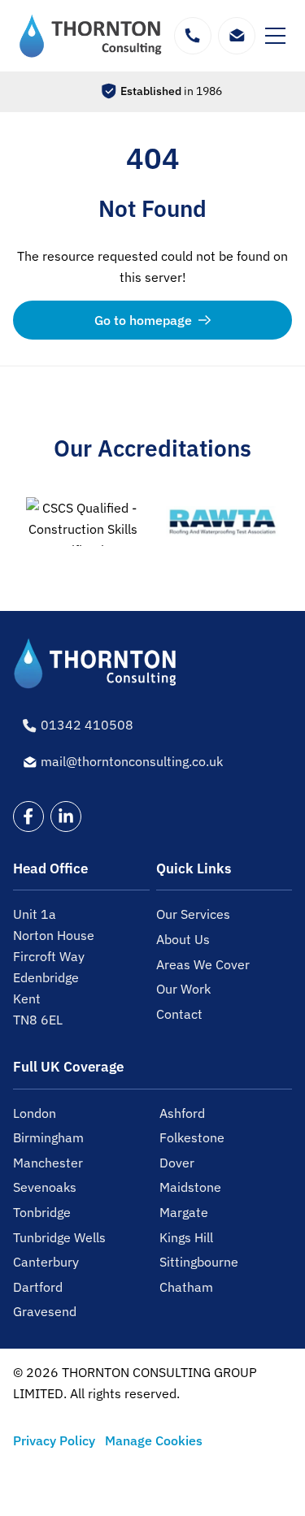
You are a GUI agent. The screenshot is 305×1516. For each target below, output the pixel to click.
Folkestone (191, 1137)
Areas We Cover (203, 964)
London (34, 1113)
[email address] (236, 35)
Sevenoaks (44, 1187)
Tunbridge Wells (59, 1237)
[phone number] (192, 35)
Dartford (38, 1287)
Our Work (183, 989)
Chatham (186, 1287)
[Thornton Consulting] (91, 35)
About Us (183, 939)
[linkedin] (65, 816)
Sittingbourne (198, 1262)
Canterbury (46, 1262)
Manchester (48, 1162)
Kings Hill (186, 1237)
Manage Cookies (154, 1440)
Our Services (193, 914)
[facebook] (28, 816)
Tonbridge (42, 1212)
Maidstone (190, 1187)
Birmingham (48, 1137)
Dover (176, 1162)
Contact (179, 1014)
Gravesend (44, 1311)
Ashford (182, 1113)
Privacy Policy (54, 1440)
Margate (183, 1212)
